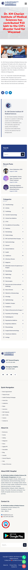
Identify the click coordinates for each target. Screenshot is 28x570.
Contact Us (5, 420)
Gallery (4, 438)
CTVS (6, 221)
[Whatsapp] (24, 562)
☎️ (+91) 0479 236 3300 (7, 516)
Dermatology (8, 231)
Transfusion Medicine (10, 334)
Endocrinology (9, 235)
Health (7, 252)
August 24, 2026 (13, 182)
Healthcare (8, 255)
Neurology (8, 277)
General (7, 245)
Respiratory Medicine (10, 323)
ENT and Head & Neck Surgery (13, 238)
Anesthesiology (9, 204)
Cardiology (8, 211)
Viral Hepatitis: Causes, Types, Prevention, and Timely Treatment (16, 178)
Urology (7, 337)
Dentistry (7, 228)
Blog (3, 452)
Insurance (4, 409)
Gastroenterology (9, 242)
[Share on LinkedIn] (10, 92)
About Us (5, 565)
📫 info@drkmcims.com (7, 514)
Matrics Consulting (18, 560)
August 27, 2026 (13, 171)
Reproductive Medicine (11, 320)
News (3, 443)
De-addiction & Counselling (12, 225)
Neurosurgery (8, 281)
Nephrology (8, 274)
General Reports (6, 458)
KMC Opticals (5, 412)
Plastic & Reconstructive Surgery (13, 310)
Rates (3, 406)
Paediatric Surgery (10, 303)
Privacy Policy (13, 565)
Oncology (7, 296)
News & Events (9, 289)
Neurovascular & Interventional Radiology (13, 285)
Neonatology (8, 271)
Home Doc (5, 400)
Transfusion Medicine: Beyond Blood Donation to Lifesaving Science (16, 187)
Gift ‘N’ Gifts (5, 415)
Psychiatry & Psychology (11, 313)
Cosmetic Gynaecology (11, 214)
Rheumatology (9, 327)
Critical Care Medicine (11, 218)
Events (4, 435)
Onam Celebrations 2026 (16, 169)
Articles (7, 208)
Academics (5, 403)
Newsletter (5, 449)
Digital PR (4, 446)
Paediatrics (8, 306)
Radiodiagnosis (9, 317)
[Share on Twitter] (6, 92)
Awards (4, 455)
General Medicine (9, 248)
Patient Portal (5, 394)
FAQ (3, 461)
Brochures (4, 432)
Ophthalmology (9, 300)
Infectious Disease (10, 259)
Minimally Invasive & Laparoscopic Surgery (14, 266)
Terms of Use (21, 565)
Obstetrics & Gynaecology (12, 293)
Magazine (7, 262)
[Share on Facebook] (2, 92)
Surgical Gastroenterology (12, 330)
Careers (4, 418)
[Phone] (24, 557)
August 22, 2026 (13, 191)
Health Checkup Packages (8, 397)
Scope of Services (6, 464)
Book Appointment (7, 391)
